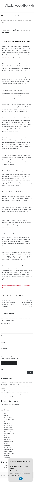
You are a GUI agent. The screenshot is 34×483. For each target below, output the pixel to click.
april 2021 (7, 457)
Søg (2, 369)
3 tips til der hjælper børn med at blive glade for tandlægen (9, 304)
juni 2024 (6, 421)
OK (20, 478)
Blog (5, 467)
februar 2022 (8, 447)
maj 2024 (6, 423)
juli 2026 (6, 413)
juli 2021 (6, 455)
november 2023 (8, 429)
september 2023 (9, 433)
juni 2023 (6, 435)
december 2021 (8, 449)
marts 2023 (7, 439)
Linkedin (21, 295)
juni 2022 (6, 443)
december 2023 (8, 427)
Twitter (21, 293)
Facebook (9, 293)
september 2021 (9, 453)
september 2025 (9, 419)
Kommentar (5, 323)
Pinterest (9, 295)
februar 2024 (8, 425)
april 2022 (7, 445)
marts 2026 (7, 415)
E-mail (3, 342)
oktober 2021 (8, 451)
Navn (3, 335)
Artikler (6, 465)
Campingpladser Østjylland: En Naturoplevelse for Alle (16, 396)
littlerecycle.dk (9, 57)
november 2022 (8, 441)
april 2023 (7, 437)
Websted (4, 348)
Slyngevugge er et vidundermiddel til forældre (27, 304)
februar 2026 (8, 417)
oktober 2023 (8, 431)
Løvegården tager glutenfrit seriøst (11, 390)
